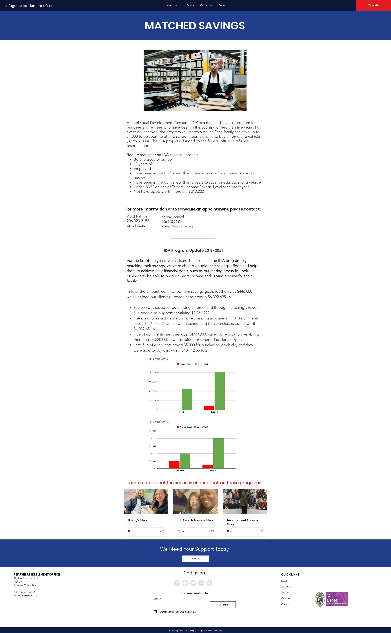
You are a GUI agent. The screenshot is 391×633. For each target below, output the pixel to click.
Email (157, 598)
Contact (285, 604)
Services (285, 592)
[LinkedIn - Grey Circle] (201, 583)
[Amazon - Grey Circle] (209, 583)
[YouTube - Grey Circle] (193, 583)
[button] (179, 5)
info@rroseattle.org (25, 595)
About (284, 580)
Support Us (286, 586)
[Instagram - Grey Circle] (185, 583)
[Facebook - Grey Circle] (177, 583)
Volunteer (286, 598)
